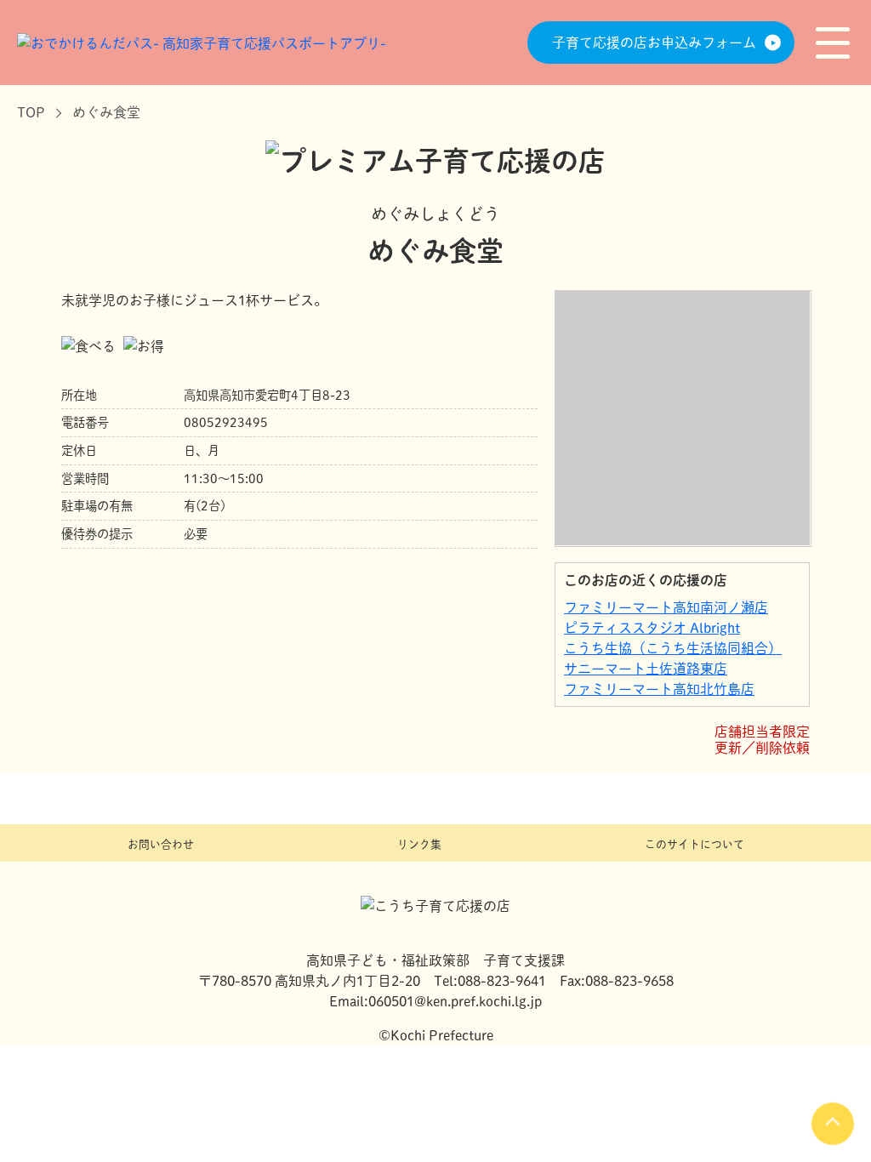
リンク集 (419, 844)
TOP (31, 112)
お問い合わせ (161, 844)
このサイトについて (694, 844)
